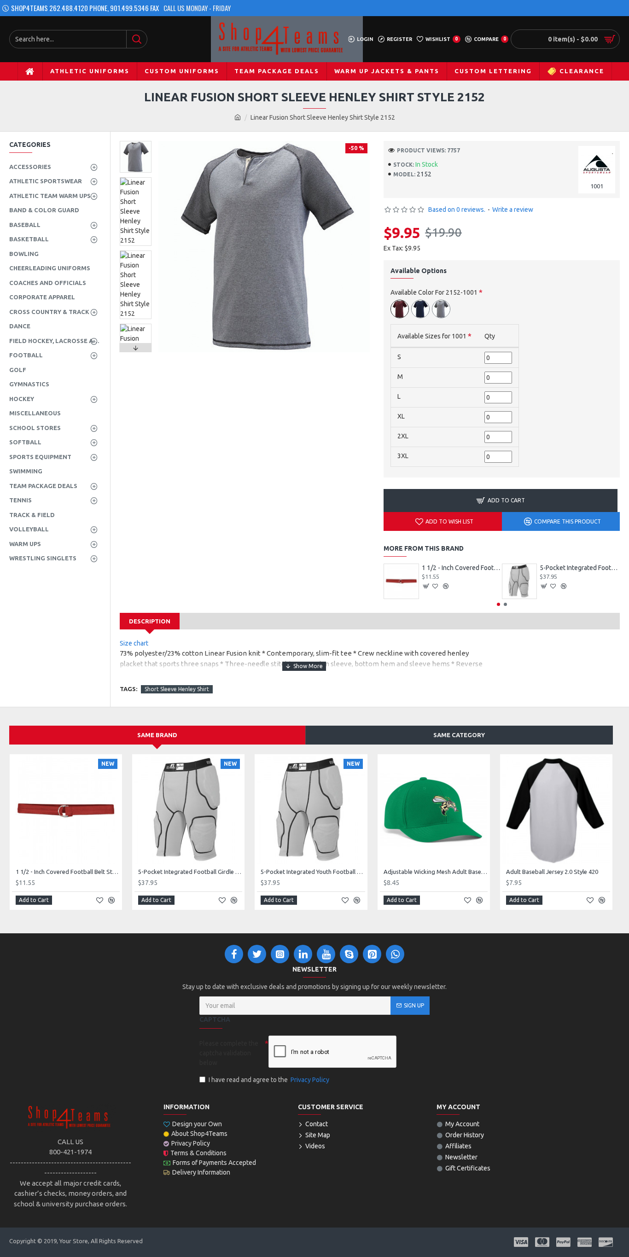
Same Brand (157, 735)
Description (149, 621)
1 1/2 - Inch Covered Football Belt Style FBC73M (462, 567)
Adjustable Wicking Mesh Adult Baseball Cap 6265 (436, 871)
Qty (489, 336)
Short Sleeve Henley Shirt (177, 689)
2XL (402, 436)
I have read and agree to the (269, 1079)
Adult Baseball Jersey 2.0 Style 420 (552, 871)
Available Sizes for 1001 (431, 336)
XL (401, 416)
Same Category (459, 735)
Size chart (135, 643)
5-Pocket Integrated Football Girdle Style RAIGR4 (580, 567)
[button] (136, 143)
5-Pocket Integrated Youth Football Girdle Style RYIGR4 (313, 871)
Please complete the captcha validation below (228, 1053)
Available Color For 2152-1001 (434, 292)
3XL (402, 456)
